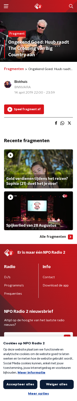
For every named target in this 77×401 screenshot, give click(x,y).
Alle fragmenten (53, 236)
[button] (6, 6)
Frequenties (13, 293)
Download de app (56, 285)
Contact (49, 277)
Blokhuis (21, 81)
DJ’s (7, 277)
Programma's (14, 285)
